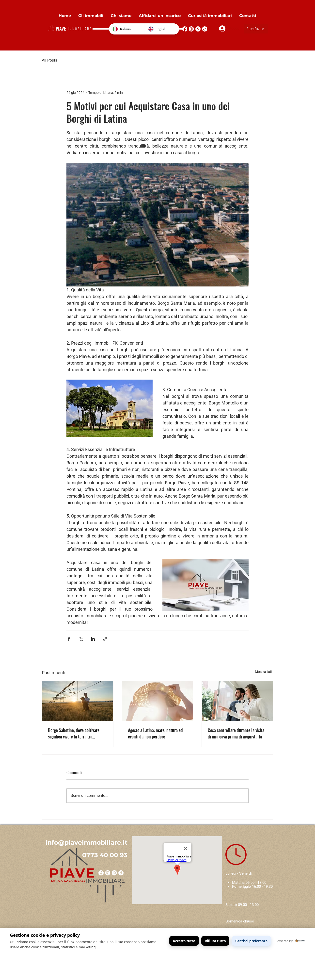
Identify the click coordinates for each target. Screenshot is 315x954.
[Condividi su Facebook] (68, 638)
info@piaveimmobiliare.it (86, 842)
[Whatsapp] (198, 29)
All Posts (49, 60)
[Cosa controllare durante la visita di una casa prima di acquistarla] (237, 701)
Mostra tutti (264, 672)
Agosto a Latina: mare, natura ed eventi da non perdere (155, 733)
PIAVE (61, 28)
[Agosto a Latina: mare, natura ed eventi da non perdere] (157, 701)
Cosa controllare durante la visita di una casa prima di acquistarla (236, 733)
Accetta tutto (184, 940)
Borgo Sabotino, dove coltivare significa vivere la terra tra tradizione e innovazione (73, 733)
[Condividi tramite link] (105, 638)
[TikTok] (204, 29)
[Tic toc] (121, 872)
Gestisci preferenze (251, 940)
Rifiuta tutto (215, 940)
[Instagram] (191, 29)
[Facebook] (184, 29)
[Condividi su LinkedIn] (93, 638)
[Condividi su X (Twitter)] (81, 638)
